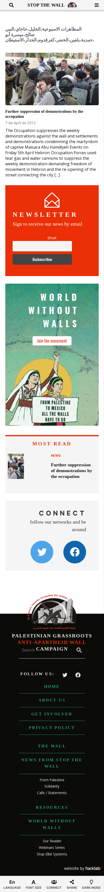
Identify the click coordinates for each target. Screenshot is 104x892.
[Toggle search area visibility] (9, 5)
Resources (52, 807)
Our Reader (52, 841)
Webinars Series (52, 847)
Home (52, 686)
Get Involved (51, 714)
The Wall (52, 746)
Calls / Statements (52, 792)
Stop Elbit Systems (52, 854)
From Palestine (52, 779)
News (56, 455)
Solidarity (51, 786)
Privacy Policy (52, 727)
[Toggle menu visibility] (95, 5)
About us (52, 700)
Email (51, 237)
